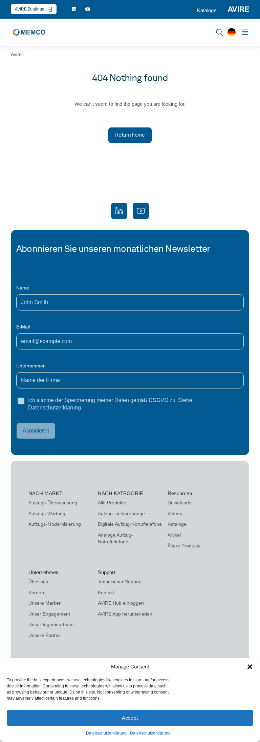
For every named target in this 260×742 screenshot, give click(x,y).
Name (22, 287)
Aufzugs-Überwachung (52, 502)
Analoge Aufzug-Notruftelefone (115, 538)
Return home (130, 135)
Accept (130, 718)
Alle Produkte (112, 502)
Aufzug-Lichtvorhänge (121, 513)
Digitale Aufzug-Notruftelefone (130, 524)
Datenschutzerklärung (106, 733)
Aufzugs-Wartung (46, 513)
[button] (249, 666)
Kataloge (206, 10)
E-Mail (23, 326)
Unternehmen (31, 365)
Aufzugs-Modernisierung (54, 524)
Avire (16, 54)
